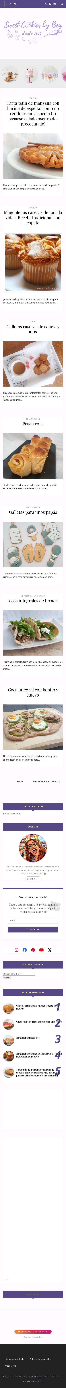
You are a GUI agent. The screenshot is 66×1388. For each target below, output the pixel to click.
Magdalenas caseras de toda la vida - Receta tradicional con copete (33, 217)
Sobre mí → (33, 879)
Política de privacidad (40, 1359)
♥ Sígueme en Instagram (33, 1332)
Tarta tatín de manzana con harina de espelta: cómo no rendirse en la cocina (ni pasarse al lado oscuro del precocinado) (33, 113)
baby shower (33, 507)
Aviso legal (10, 1365)
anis (33, 321)
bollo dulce (33, 419)
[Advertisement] (22, 1109)
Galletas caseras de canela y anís (33, 329)
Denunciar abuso (33, 1294)
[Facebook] (25, 950)
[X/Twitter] (50, 950)
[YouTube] (41, 950)
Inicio (19, 781)
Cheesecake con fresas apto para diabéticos (39, 1021)
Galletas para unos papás (33, 512)
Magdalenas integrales (28, 1037)
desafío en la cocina (33, 596)
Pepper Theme (38, 1376)
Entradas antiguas (46, 781)
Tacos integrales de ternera (33, 600)
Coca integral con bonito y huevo (33, 692)
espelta (33, 98)
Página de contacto (14, 1359)
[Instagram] (16, 950)
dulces (33, 207)
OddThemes (35, 1381)
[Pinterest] (33, 950)
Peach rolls (33, 423)
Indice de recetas (12, 813)
